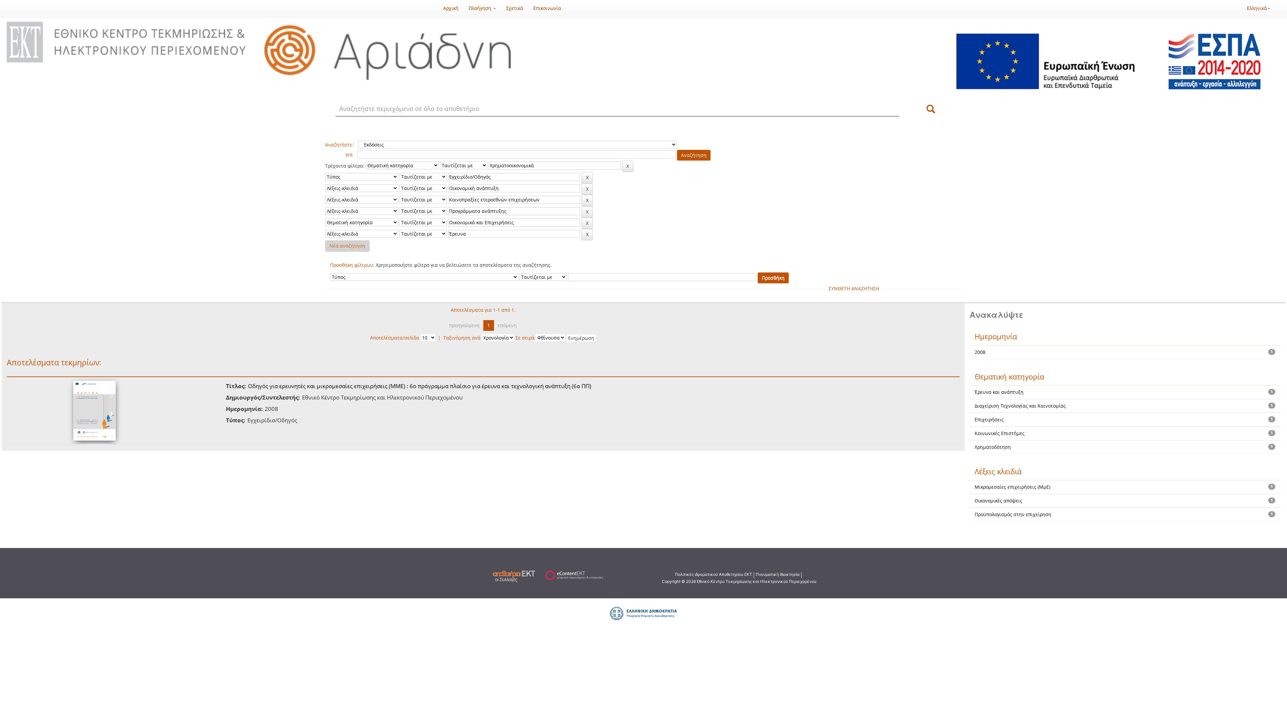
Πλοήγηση (481, 8)
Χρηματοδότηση (993, 447)
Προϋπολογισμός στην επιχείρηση (1013, 514)
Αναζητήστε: (339, 144)
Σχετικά (514, 8)
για (349, 154)
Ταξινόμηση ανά (462, 338)
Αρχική (450, 8)
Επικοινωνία (547, 8)
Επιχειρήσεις (989, 419)
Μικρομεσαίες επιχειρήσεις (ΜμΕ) (1012, 487)
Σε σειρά (525, 338)
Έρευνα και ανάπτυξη (999, 392)
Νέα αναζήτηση (347, 246)
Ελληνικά (1257, 8)
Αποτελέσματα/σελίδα (394, 338)
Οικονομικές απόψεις (998, 500)
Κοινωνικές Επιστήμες (1000, 433)
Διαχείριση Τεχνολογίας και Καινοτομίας (1020, 406)
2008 (980, 352)
